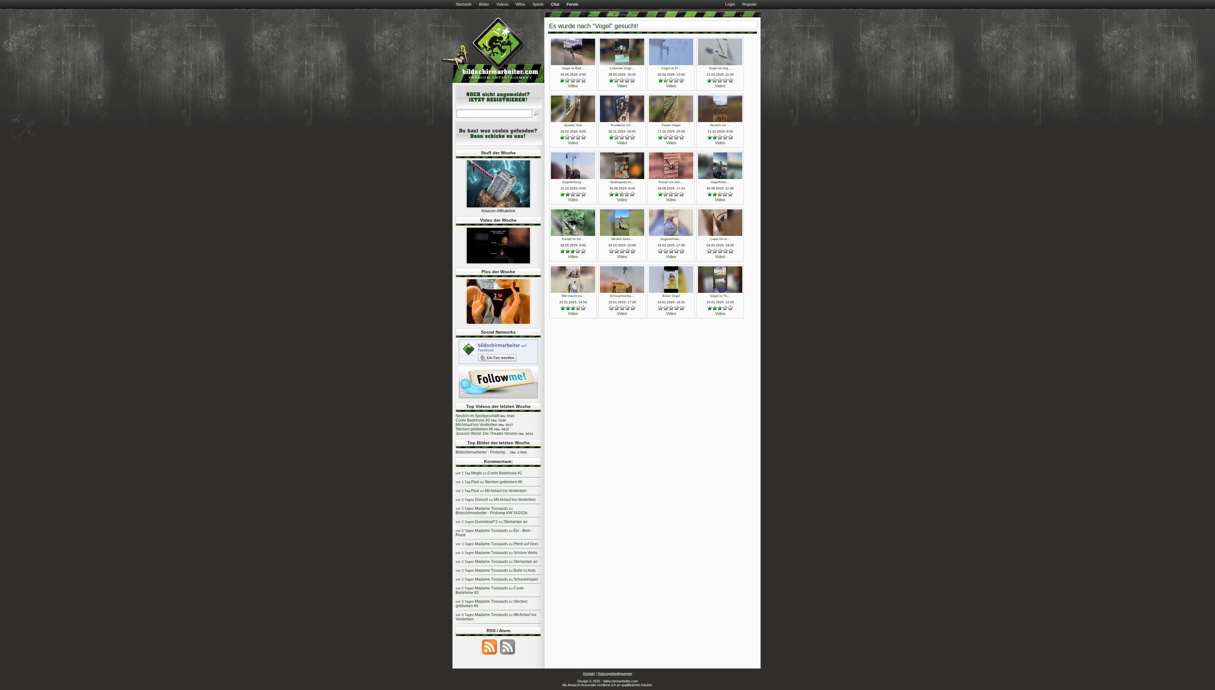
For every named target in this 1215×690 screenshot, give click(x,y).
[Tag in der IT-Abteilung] (498, 263)
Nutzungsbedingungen (615, 673)
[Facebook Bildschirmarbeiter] (498, 363)
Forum (572, 4)
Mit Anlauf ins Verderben (476, 424)
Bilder (484, 4)
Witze (520, 4)
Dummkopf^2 (486, 522)
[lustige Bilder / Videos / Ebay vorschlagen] (499, 144)
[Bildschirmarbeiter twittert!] (498, 398)
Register (749, 4)
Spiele (538, 4)
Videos (502, 4)
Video (573, 86)
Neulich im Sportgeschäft (477, 416)
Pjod (475, 482)
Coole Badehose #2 (473, 420)
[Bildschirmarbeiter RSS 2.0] (489, 654)
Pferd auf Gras (526, 544)
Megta (476, 473)
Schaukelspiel (526, 579)
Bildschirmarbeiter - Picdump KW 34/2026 (491, 513)
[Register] (499, 107)
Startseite (464, 4)
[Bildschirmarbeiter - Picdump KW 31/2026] (498, 324)
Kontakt (589, 673)
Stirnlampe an (515, 522)
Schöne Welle (526, 553)
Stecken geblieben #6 (474, 429)
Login (730, 4)
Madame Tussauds (491, 508)
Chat (555, 4)
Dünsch (481, 499)
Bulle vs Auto (525, 570)
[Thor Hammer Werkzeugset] (498, 207)
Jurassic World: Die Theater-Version (486, 433)
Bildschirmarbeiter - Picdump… (482, 452)
